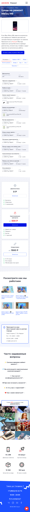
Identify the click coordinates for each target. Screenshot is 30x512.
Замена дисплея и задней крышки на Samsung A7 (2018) (7, 297)
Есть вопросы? (15, 499)
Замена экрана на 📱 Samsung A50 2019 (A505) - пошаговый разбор (22, 297)
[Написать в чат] (27, 509)
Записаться (15, 195)
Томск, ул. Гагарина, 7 (15, 486)
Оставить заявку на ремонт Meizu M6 (13, 52)
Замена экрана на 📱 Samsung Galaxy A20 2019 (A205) (7, 313)
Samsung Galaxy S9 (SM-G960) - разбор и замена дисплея (22, 313)
